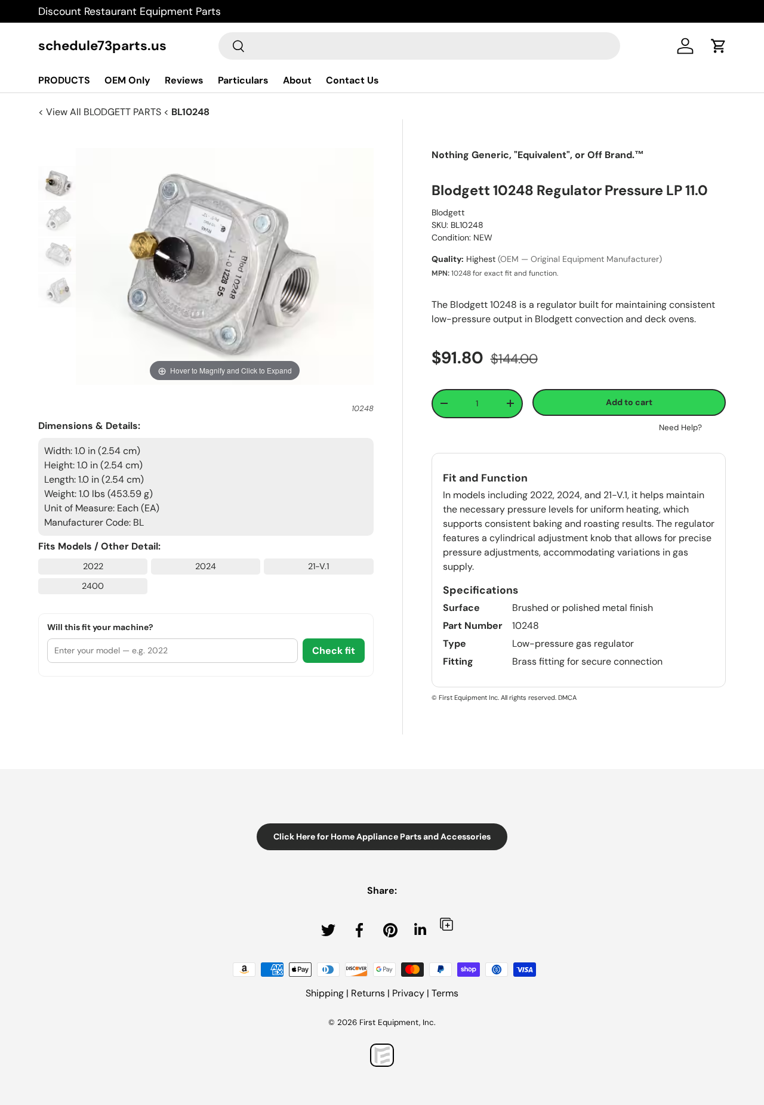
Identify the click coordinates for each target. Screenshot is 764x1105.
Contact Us (352, 80)
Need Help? (680, 427)
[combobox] (419, 46)
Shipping (325, 993)
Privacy (408, 993)
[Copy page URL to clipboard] (446, 924)
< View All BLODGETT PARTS (101, 112)
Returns (368, 993)
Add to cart (629, 402)
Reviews (184, 80)
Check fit (333, 650)
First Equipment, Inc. (397, 1022)
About (297, 80)
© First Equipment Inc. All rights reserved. (494, 697)
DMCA (567, 697)
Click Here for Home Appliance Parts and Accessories (382, 836)
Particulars (243, 80)
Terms (445, 993)
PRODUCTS (64, 80)
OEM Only (127, 80)
